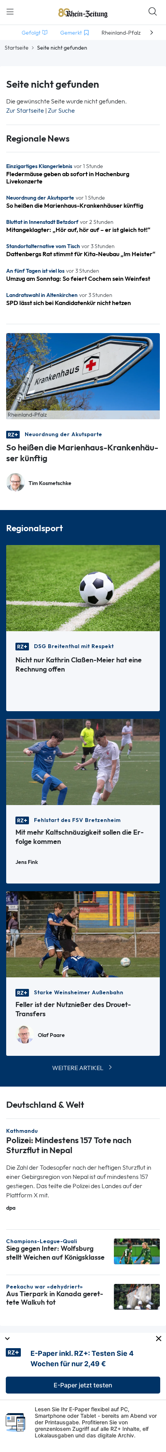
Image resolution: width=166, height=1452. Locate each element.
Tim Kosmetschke (50, 483)
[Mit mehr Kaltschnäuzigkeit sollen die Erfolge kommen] (83, 761)
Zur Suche (61, 111)
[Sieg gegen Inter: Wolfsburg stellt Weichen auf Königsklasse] (137, 1251)
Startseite (17, 47)
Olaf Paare (51, 1035)
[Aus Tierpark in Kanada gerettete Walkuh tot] (137, 1296)
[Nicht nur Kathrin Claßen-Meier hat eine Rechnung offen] (83, 587)
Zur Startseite (25, 111)
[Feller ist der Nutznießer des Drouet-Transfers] (83, 934)
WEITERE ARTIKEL (77, 1068)
